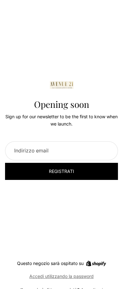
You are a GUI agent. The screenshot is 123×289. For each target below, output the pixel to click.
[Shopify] (96, 263)
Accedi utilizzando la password (61, 276)
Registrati (61, 171)
